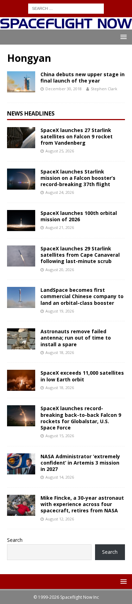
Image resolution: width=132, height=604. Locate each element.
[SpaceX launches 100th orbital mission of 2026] (21, 220)
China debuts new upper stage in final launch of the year (82, 77)
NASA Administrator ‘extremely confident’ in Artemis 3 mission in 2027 (80, 462)
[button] (122, 36)
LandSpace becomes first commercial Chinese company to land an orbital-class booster (82, 296)
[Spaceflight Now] (66, 25)
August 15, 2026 (59, 435)
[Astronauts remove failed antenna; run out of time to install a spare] (21, 338)
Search (15, 540)
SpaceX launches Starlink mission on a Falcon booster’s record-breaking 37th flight (77, 178)
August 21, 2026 (59, 227)
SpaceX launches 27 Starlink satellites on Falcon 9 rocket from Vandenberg (76, 136)
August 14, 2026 (59, 477)
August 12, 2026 (59, 518)
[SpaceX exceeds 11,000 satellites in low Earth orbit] (21, 380)
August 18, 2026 (59, 352)
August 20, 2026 (59, 269)
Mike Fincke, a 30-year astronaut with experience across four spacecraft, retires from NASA (82, 504)
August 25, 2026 (59, 150)
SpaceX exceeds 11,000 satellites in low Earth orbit (82, 375)
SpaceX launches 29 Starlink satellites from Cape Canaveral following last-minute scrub (80, 254)
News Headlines (31, 113)
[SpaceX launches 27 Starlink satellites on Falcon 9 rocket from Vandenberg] (21, 137)
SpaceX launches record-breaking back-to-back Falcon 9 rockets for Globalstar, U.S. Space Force (80, 418)
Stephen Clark (104, 88)
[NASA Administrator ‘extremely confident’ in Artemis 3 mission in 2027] (21, 463)
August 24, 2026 (59, 192)
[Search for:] (66, 8)
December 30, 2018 (63, 88)
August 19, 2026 (59, 311)
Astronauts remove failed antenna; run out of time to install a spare (75, 337)
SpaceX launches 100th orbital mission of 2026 (78, 216)
